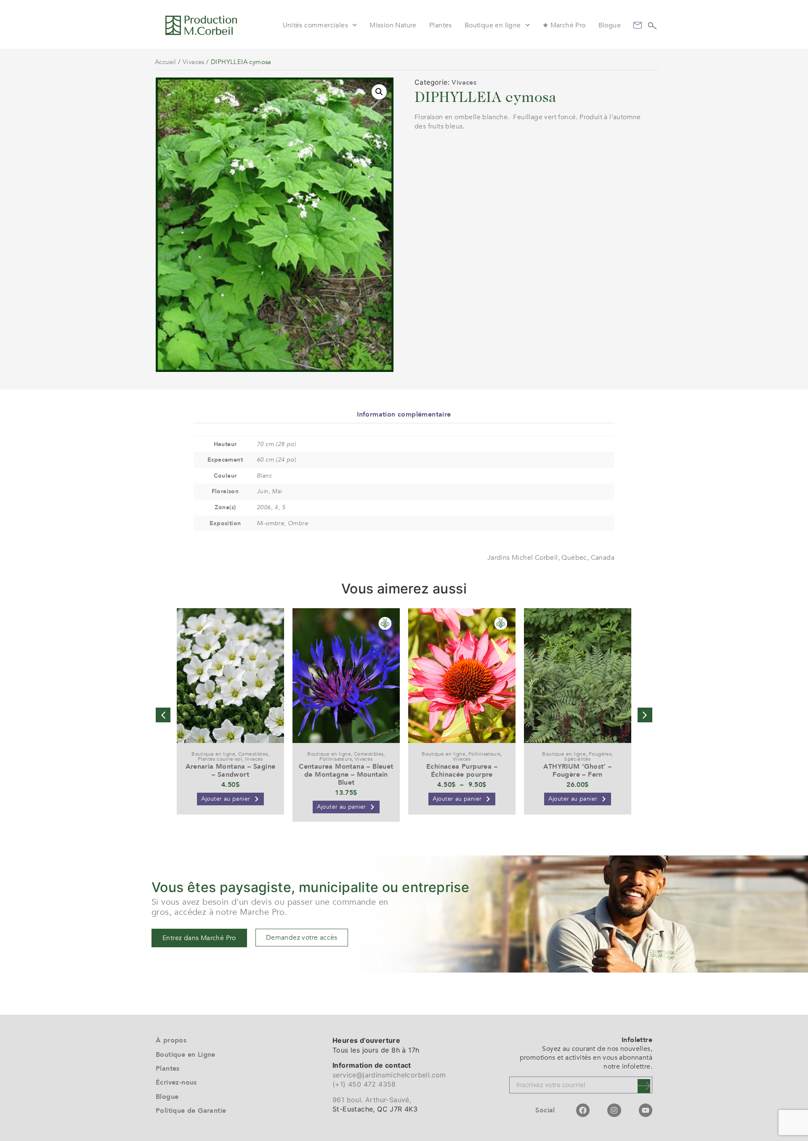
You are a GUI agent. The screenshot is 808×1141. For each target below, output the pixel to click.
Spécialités (577, 759)
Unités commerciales (315, 25)
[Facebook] (583, 1110)
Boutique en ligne (493, 25)
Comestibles (253, 754)
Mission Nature (393, 25)
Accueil (165, 62)
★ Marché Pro (564, 25)
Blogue (609, 25)
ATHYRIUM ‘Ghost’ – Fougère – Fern (577, 770)
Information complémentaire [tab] (404, 414)
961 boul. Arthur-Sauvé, (371, 1100)
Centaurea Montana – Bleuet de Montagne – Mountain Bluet (346, 774)
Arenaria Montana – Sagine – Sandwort (231, 770)
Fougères (600, 754)
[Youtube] (645, 1110)
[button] (379, 91)
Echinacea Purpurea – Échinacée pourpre (461, 770)
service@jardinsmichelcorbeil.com (389, 1075)
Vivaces (194, 62)
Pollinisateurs (335, 759)
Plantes (440, 25)
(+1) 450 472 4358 (364, 1084)
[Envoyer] (644, 1086)
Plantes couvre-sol (220, 759)
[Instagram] (614, 1110)
